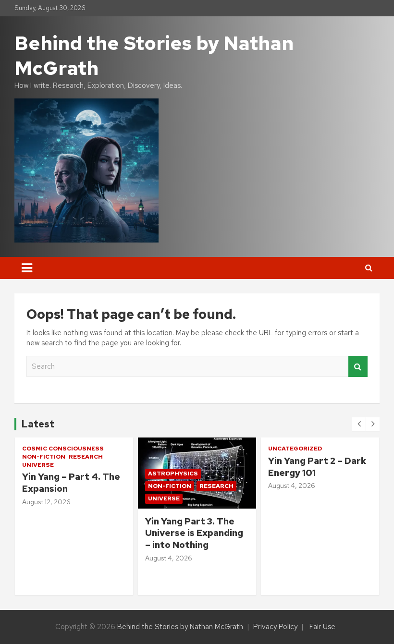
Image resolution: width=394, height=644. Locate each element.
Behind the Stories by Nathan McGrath (154, 55)
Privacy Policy (275, 627)
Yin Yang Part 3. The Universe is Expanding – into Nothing (71, 533)
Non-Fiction (46, 486)
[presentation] (359, 424)
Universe (41, 498)
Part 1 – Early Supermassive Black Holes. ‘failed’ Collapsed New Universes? (313, 545)
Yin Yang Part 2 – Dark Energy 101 (194, 467)
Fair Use (322, 627)
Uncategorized (172, 448)
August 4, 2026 (45, 558)
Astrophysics (50, 473)
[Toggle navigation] (26, 268)
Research (93, 486)
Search (358, 366)
